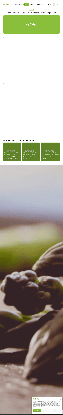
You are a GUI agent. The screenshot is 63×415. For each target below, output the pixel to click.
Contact (49, 4)
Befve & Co (18, 4)
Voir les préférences (56, 410)
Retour (32, 9)
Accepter (37, 410)
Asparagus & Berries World (37, 4)
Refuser (46, 410)
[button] (60, 398)
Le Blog (26, 4)
